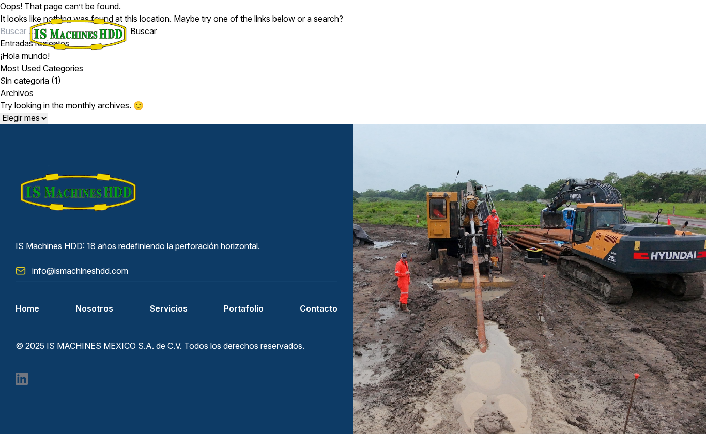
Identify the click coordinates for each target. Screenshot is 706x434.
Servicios (169, 308)
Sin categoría (24, 80)
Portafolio (244, 308)
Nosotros (94, 308)
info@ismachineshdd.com (80, 271)
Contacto (318, 308)
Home (27, 308)
